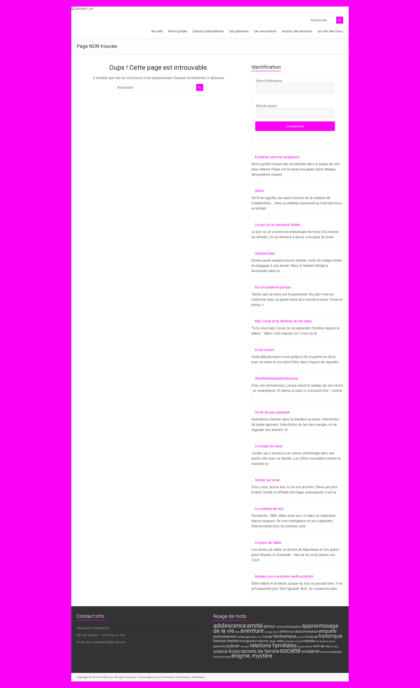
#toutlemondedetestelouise (276, 378)
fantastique (284, 636)
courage (268, 632)
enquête (328, 631)
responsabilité (304, 646)
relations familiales (273, 645)
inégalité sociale (293, 641)
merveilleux (322, 641)
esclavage (243, 636)
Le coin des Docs (330, 31)
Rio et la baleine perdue (273, 287)
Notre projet (177, 31)
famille (268, 637)
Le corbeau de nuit (269, 509)
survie (324, 651)
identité (233, 641)
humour (219, 641)
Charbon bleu (265, 253)
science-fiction (226, 651)
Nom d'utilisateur (269, 81)
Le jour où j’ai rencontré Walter (278, 225)
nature (332, 641)
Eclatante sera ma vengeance (277, 157)
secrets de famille (260, 651)
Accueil (157, 31)
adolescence (229, 625)
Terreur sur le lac (267, 480)
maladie (309, 641)
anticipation (293, 627)
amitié (255, 625)
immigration (248, 641)
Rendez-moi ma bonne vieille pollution (284, 576)
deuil (276, 632)
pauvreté (219, 646)
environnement (224, 636)
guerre (300, 636)
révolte (334, 646)
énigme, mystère (251, 656)
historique (330, 636)
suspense (335, 652)
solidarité (310, 651)
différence (286, 632)
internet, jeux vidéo (270, 641)
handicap (311, 637)
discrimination (306, 631)
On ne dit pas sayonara (272, 412)
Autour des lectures (297, 31)
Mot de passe (266, 106)
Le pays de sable (268, 542)
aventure (252, 630)
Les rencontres (265, 31)
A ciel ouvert (264, 350)
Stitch (259, 191)
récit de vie (321, 646)
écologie (226, 656)
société (290, 650)
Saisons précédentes (208, 31)
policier (233, 645)
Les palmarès (239, 31)
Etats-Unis (256, 636)
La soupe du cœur (268, 446)
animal (280, 626)
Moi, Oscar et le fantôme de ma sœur (283, 321)
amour (269, 626)
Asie (237, 632)
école (216, 656)
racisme (244, 646)
